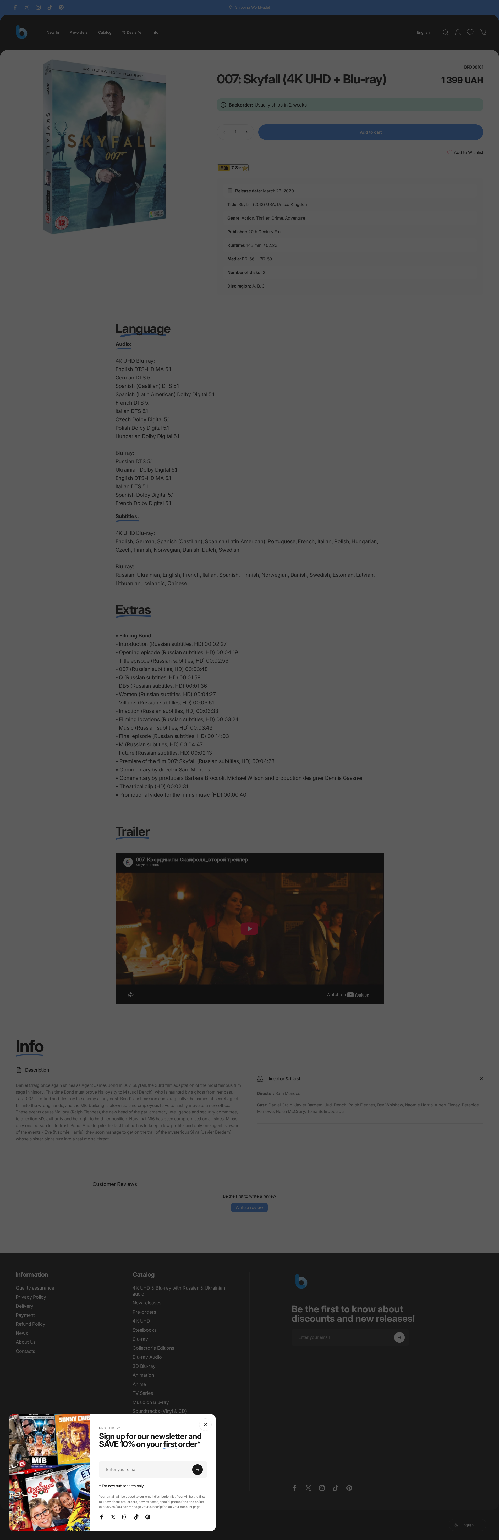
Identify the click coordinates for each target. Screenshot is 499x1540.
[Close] (205, 1424)
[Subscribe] (197, 1469)
